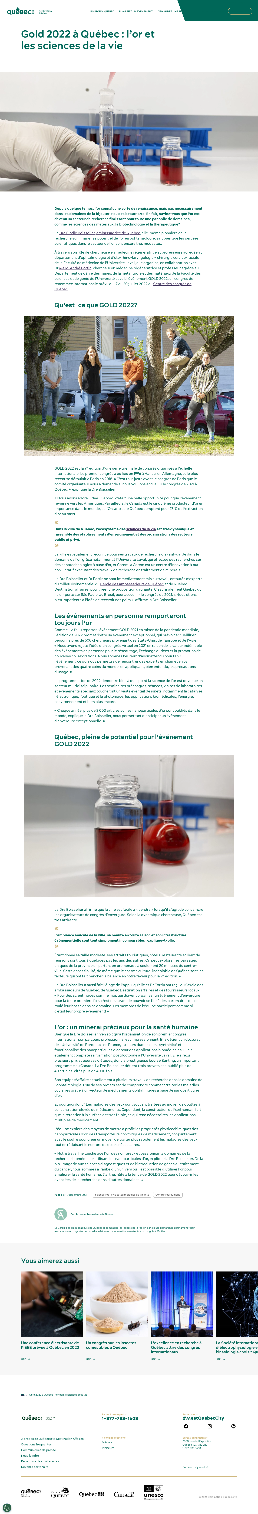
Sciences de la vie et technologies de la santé (122, 1194)
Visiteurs (108, 1448)
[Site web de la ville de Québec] (60, 1492)
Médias (107, 1442)
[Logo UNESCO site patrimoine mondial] (153, 1492)
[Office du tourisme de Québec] (31, 1492)
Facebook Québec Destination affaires (186, 1426)
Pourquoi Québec (102, 11)
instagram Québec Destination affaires (209, 1426)
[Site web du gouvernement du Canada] (124, 1494)
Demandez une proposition (176, 11)
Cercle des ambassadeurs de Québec (132, 584)
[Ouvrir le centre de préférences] (7, 1507)
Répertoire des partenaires (40, 1461)
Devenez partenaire (34, 1467)
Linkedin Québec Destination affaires (233, 1426)
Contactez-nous (212, 11)
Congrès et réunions (168, 1194)
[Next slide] (248, 1304)
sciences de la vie (141, 529)
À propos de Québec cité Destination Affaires (52, 1439)
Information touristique (234, 2)
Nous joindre (30, 1455)
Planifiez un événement (136, 11)
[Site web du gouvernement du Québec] (91, 1494)
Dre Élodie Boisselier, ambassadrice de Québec (99, 233)
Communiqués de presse (38, 1450)
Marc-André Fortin (75, 268)
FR (250, 2)
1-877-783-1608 (120, 1418)
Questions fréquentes (36, 1444)
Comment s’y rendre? (195, 1467)
